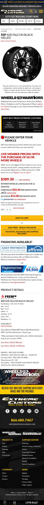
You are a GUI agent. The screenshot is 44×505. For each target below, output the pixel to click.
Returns (30, 492)
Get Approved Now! (17, 282)
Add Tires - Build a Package (21, 231)
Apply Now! (11, 193)
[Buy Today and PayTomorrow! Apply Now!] (22, 269)
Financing (25, 443)
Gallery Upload (27, 485)
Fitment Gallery (27, 482)
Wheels (4, 446)
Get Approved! (20, 199)
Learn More (5, 109)
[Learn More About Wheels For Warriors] (22, 377)
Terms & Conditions (28, 464)
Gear (3, 452)
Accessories (6, 455)
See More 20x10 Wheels (11, 343)
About (4, 473)
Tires (3, 443)
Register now (18, 172)
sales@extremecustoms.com (22, 424)
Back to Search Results (8, 41)
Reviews (4, 479)
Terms (13, 492)
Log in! (28, 172)
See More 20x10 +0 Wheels (13, 346)
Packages (5, 449)
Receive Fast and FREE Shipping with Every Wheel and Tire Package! (22, 390)
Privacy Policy (21, 492)
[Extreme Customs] (22, 401)
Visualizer (25, 479)
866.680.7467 (22, 420)
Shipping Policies (27, 455)
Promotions (26, 476)
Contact (4, 476)
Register (24, 473)
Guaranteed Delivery (28, 452)
